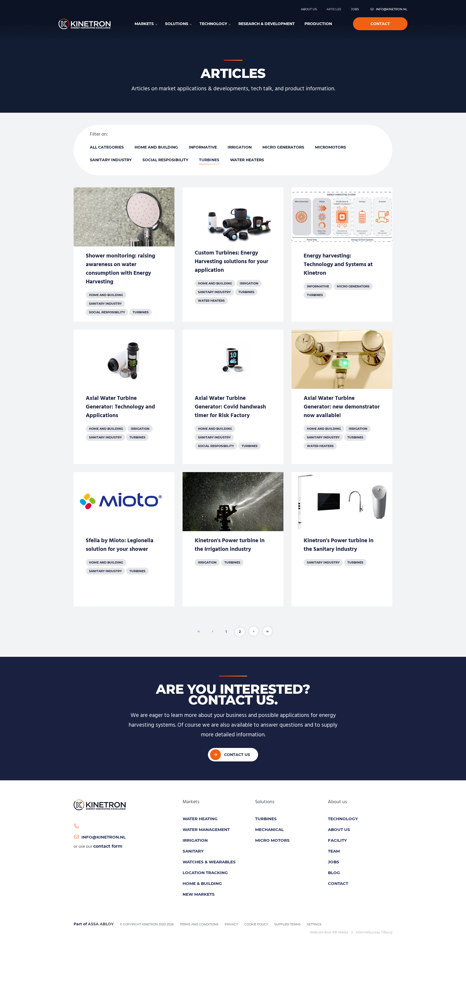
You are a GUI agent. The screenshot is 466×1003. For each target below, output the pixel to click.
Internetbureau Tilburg (374, 932)
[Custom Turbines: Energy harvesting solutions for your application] (233, 254)
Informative (203, 147)
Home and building (156, 147)
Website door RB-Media (329, 932)
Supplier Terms (287, 924)
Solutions (176, 23)
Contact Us (237, 754)
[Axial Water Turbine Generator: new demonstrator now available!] (342, 397)
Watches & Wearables (209, 861)
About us (309, 9)
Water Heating (200, 818)
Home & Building (202, 883)
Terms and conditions (199, 924)
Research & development (266, 23)
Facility (337, 840)
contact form (107, 846)
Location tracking (205, 872)
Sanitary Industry (111, 159)
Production (318, 23)
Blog (334, 872)
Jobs (355, 9)
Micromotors (330, 147)
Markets (144, 23)
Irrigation (240, 147)
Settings (314, 924)
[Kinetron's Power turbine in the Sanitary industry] (342, 539)
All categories (107, 147)
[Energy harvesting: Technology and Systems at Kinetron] (342, 254)
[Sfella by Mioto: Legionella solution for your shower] (124, 539)
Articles (334, 9)
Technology (213, 23)
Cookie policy (256, 924)
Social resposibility (165, 159)
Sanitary (193, 851)
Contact (380, 23)
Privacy (231, 924)
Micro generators (283, 147)
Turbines (209, 159)
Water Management (206, 829)
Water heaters (247, 159)
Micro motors (272, 840)
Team (334, 851)
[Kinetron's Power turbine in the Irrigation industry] (233, 539)
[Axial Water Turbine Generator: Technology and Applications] (124, 397)
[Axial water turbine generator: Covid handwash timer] (233, 397)
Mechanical (269, 829)
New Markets (199, 894)
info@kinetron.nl (391, 9)
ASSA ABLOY (101, 924)
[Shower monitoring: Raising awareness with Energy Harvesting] (124, 254)
